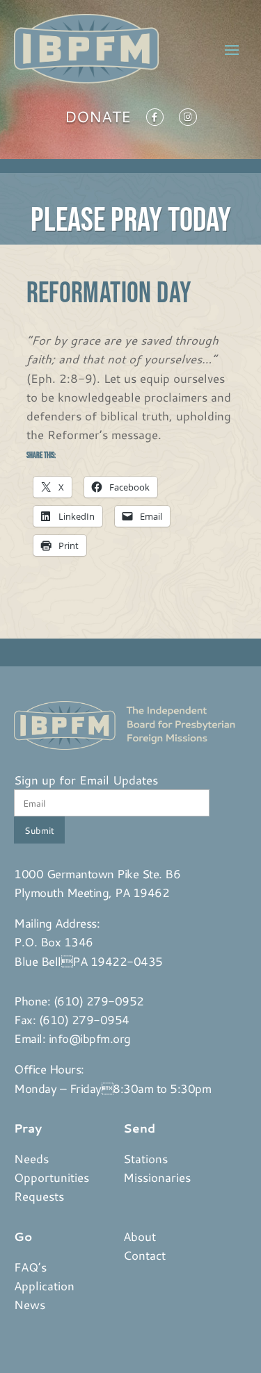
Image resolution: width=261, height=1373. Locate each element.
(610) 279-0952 (99, 1000)
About (139, 1236)
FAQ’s (30, 1266)
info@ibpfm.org (90, 1038)
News (29, 1304)
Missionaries (157, 1177)
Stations (145, 1158)
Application (44, 1285)
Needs (31, 1158)
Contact (144, 1255)
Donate (98, 119)
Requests (39, 1195)
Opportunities (51, 1177)
